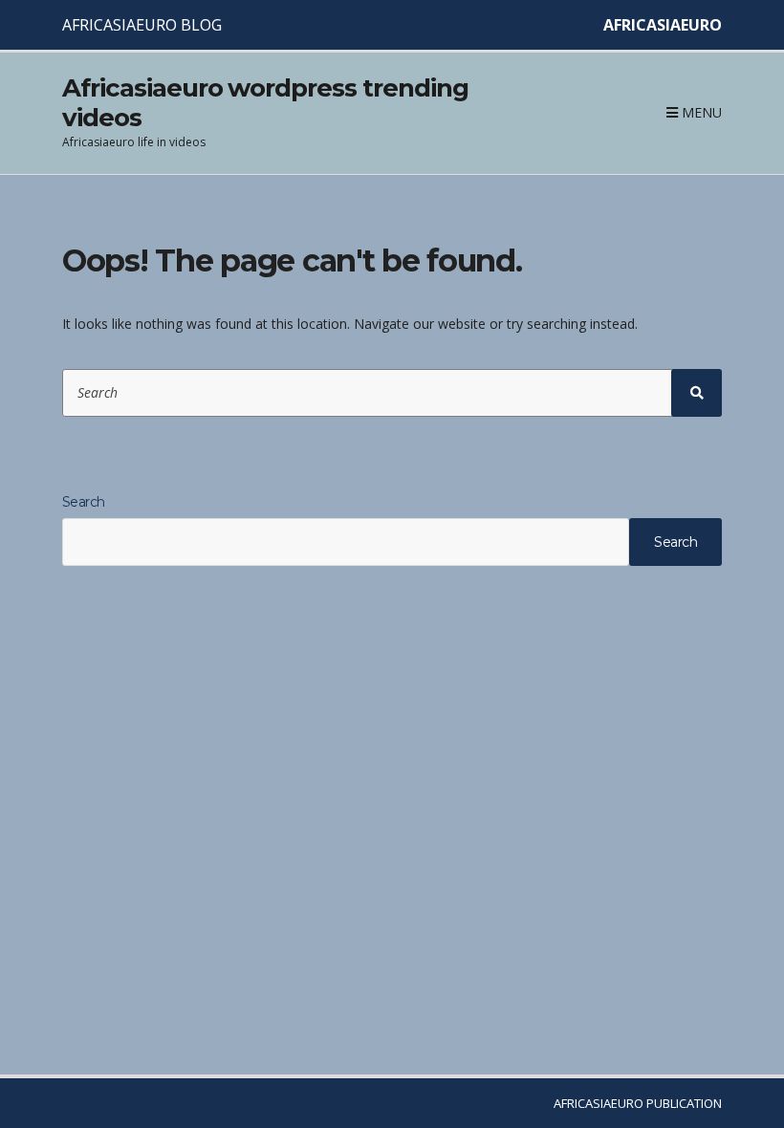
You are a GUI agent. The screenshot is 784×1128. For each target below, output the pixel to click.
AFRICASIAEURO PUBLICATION (638, 1103)
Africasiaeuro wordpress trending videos (265, 103)
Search (83, 501)
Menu (700, 112)
